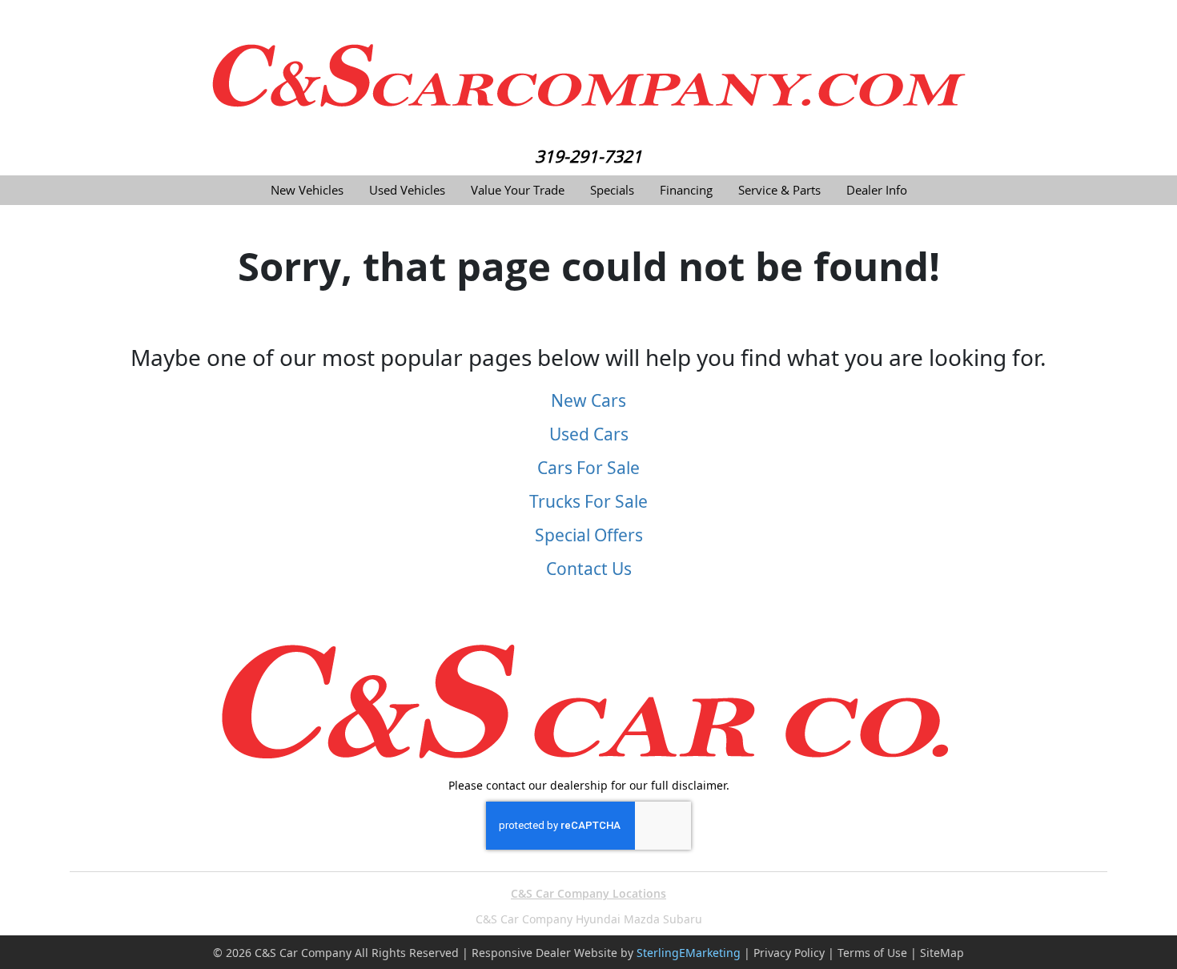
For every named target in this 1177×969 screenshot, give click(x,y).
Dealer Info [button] (876, 190)
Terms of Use (872, 952)
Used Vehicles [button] (407, 190)
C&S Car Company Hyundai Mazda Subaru (589, 919)
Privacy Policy (789, 952)
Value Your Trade (517, 190)
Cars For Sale (588, 467)
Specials (612, 190)
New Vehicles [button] (307, 190)
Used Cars (589, 434)
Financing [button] (686, 190)
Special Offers (589, 535)
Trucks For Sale (588, 501)
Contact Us (589, 568)
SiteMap (942, 952)
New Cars (588, 400)
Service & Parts (779, 190)
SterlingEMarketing (689, 952)
